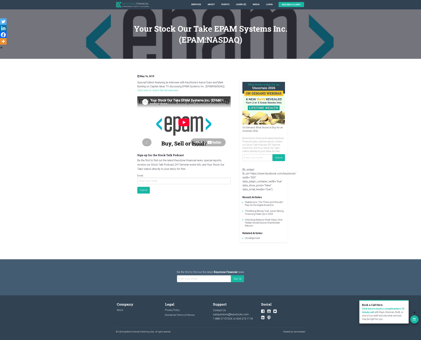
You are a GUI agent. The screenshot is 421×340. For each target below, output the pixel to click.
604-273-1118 (244, 318)
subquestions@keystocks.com (231, 314)
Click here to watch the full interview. (158, 90)
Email (140, 175)
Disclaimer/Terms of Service (180, 315)
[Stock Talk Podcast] (269, 317)
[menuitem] (196, 4)
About (211, 4)
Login (269, 4)
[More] (3, 41)
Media (256, 4)
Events (225, 4)
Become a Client (291, 4)
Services (196, 4)
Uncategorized (252, 238)
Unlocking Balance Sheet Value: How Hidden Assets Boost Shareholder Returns (264, 222)
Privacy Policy (172, 310)
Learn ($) (241, 4)
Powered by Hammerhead (294, 332)
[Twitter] (3, 21)
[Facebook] (3, 34)
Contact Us (219, 310)
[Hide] (1, 47)
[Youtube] (269, 311)
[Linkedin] (3, 28)
